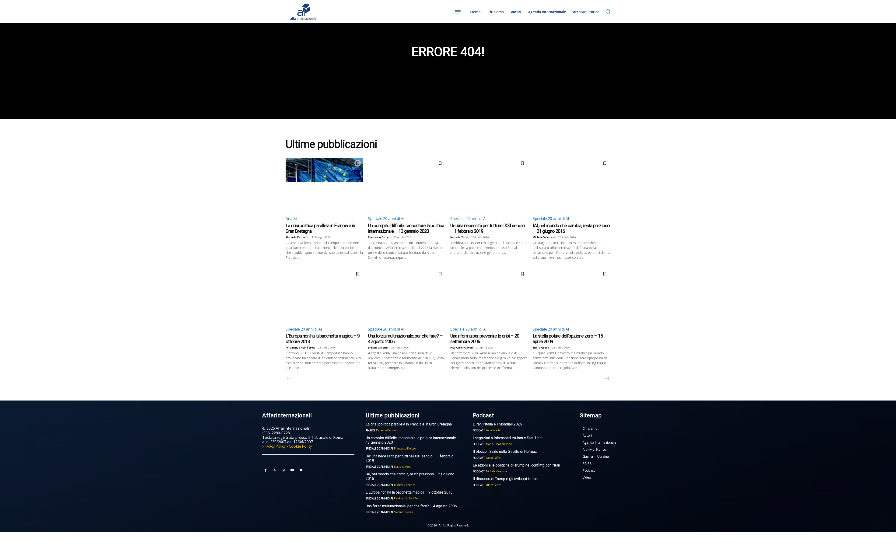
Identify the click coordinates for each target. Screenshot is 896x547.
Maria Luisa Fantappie (499, 444)
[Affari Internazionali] (326, 11)
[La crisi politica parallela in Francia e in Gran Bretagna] (324, 185)
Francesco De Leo (379, 237)
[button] (607, 11)
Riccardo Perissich (297, 237)
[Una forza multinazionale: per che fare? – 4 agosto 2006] (407, 295)
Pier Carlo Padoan (461, 347)
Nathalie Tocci (459, 237)
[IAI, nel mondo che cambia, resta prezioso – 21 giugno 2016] (571, 185)
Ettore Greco (541, 347)
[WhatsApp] (283, 470)
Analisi (291, 218)
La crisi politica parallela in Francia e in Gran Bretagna (409, 424)
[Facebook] (265, 470)
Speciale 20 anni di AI (386, 218)
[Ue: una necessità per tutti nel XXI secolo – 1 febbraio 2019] (489, 185)
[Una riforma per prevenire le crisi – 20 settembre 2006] (489, 295)
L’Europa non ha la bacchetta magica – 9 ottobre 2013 (410, 492)
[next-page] (606, 378)
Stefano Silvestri (378, 347)
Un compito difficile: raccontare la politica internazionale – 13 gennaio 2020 (406, 228)
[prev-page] (289, 378)
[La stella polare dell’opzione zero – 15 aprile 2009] (571, 295)
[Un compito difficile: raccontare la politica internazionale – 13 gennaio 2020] (407, 185)
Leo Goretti (493, 430)
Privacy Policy (274, 446)
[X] (274, 470)
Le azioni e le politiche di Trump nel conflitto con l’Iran (516, 465)
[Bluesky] (301, 470)
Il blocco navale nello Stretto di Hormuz (505, 451)
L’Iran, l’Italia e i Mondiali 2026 (497, 424)
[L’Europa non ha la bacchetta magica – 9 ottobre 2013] (324, 295)
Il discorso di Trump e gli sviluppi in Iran (505, 479)
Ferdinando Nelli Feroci (300, 347)
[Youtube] (292, 470)
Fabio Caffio (493, 458)
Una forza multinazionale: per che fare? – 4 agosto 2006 (411, 506)
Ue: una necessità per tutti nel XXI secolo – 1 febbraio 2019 (410, 458)
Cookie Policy (300, 446)
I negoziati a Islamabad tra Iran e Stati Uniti (507, 438)
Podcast (479, 430)
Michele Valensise (544, 237)
